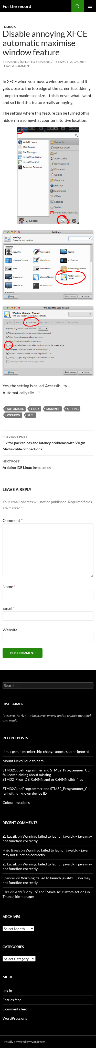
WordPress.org (15, 1018)
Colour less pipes (16, 802)
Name (9, 586)
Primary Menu (90, 6)
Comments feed (15, 1009)
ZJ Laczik (77, 62)
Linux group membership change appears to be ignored (46, 751)
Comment (13, 520)
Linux (11, 27)
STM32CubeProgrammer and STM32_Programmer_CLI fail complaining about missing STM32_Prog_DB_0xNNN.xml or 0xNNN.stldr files (46, 774)
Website (10, 629)
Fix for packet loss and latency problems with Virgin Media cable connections (44, 443)
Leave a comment (17, 66)
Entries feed (12, 1000)
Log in (7, 990)
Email (9, 608)
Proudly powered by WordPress (24, 1042)
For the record (17, 6)
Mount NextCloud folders (23, 761)
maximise (53, 408)
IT (4, 27)
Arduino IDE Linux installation (27, 464)
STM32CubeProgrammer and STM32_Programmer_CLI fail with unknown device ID (46, 790)
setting (73, 408)
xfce (30, 415)
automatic (15, 408)
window (13, 415)
